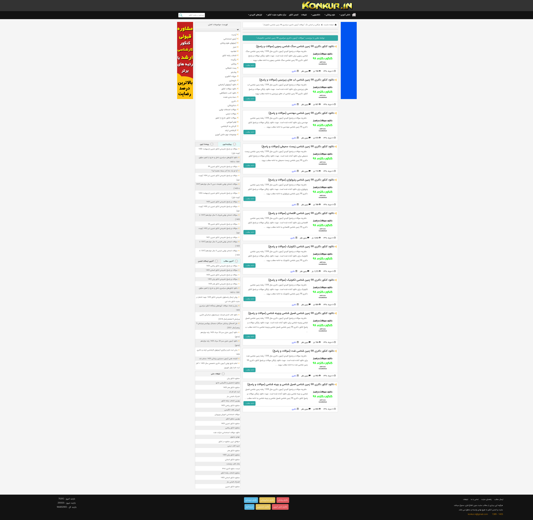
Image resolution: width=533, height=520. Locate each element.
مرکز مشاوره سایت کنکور (276, 14)
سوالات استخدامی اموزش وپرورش (227, 414)
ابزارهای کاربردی (255, 14)
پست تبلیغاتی (231, 67)
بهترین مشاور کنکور (233, 418)
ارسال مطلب (498, 499)
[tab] (217, 29)
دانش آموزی (345, 14)
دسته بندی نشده (229, 97)
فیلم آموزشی (231, 122)
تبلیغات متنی (216, 373)
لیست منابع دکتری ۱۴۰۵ (231, 468)
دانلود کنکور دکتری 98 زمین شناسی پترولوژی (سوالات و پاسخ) (301, 180)
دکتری (294, 71)
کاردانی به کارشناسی (228, 126)
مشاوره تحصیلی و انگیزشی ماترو (228, 382)
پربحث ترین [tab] (204, 144)
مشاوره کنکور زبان (233, 378)
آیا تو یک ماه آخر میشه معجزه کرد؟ (224, 170)
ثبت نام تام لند (234, 391)
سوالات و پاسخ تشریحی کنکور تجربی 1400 (221, 201)
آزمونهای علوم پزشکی (228, 43)
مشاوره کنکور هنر (233, 450)
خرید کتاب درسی (233, 445)
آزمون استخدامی (229, 38)
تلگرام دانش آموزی (280, 506)
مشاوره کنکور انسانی (232, 459)
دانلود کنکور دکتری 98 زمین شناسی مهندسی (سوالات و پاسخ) (301, 113)
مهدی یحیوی (235, 436)
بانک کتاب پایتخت (233, 463)
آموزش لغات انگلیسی (232, 409)
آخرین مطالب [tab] (228, 261)
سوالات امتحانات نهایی (227, 109)
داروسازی (232, 80)
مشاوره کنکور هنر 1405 (231, 387)
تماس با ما (475, 499)
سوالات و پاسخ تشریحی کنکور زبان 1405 (222, 279)
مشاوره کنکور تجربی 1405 (230, 423)
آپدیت (233, 34)
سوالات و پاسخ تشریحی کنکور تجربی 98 (222, 224)
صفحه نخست (329, 24)
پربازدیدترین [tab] (227, 144)
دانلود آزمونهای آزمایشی (227, 84)
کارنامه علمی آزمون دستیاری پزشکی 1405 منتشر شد (218, 358)
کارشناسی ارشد (230, 130)
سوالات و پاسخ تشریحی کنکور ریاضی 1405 (221, 265)
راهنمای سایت (486, 499)
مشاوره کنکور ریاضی (232, 427)
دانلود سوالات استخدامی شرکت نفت (226, 432)
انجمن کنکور (293, 14)
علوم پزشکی (330, 14)
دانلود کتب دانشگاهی (228, 92)
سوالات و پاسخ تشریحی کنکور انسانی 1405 (221, 270)
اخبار (234, 47)
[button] (237, 29)
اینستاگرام (249, 506)
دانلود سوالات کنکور (228, 88)
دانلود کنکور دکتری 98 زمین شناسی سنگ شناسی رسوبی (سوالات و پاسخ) (295, 46)
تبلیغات (304, 14)
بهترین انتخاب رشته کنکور (230, 400)
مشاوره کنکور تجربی (232, 486)
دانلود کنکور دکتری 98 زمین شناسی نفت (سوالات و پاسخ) (303, 351)
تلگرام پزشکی (283, 500)
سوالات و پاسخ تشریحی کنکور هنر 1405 (222, 283)
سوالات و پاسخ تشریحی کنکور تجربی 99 (222, 166)
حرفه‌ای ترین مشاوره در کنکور (229, 441)
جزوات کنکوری (230, 76)
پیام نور (233, 72)
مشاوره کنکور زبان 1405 (231, 454)
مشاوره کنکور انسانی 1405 (230, 477)
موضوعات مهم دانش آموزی (225, 134)
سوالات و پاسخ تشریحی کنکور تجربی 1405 (221, 274)
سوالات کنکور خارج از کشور (225, 117)
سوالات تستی (231, 113)
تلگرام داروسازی (251, 500)
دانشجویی (316, 14)
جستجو (180, 15)
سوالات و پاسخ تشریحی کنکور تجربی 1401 (221, 237)
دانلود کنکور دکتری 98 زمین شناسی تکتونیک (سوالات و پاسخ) (301, 246)
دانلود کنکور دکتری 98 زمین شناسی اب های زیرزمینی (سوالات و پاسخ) (296, 80)
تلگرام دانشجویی (263, 506)
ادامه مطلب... (249, 65)
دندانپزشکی (231, 105)
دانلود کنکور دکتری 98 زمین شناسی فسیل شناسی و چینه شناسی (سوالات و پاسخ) (290, 384)
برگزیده (233, 59)
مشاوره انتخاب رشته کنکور (230, 472)
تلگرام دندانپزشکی (267, 500)
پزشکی (233, 63)
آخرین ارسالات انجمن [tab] (206, 261)
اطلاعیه (233, 51)
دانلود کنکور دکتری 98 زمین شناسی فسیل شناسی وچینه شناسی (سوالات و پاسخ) (291, 313)
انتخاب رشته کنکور (229, 55)
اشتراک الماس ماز (233, 396)
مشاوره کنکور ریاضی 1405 (230, 405)
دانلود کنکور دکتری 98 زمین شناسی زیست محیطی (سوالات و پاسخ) (298, 146)
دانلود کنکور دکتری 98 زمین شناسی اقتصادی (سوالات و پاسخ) (301, 213)
